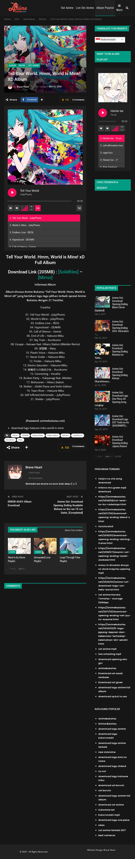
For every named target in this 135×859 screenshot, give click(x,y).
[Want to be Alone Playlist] (19, 546)
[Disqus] (45, 638)
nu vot (102, 771)
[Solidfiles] (68, 271)
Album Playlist (105, 8)
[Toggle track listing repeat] (38, 208)
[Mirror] (45, 277)
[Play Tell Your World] (12, 192)
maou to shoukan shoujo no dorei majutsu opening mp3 (114, 569)
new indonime (106, 752)
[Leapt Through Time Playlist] (71, 546)
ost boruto (104, 790)
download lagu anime (112, 729)
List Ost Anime (85, 8)
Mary (20, 440)
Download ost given (110, 682)
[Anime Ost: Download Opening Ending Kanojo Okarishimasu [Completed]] (102, 372)
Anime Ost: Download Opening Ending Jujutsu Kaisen (120, 441)
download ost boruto (111, 785)
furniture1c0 (105, 526)
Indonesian (108, 39)
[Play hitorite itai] (102, 112)
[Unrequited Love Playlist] (45, 546)
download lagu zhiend (112, 766)
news (101, 825)
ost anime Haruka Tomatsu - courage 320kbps (110, 598)
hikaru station (52, 435)
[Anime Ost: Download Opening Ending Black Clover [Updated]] (102, 302)
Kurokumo (10, 440)
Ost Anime (67, 8)
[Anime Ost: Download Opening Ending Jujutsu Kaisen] (102, 440)
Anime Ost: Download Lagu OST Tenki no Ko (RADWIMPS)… (120, 421)
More (119, 10)
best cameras (106, 835)
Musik (22, 65)
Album (12, 65)
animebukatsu (107, 668)
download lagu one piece (113, 820)
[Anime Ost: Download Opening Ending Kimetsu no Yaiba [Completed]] (102, 349)
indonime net (106, 809)
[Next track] (17, 208)
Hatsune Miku (37, 435)
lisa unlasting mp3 (109, 654)
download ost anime (111, 804)
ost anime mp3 (107, 649)
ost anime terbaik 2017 (112, 830)
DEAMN (25, 435)
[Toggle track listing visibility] (79, 208)
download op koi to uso (112, 696)
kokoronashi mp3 (109, 815)
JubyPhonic (77, 435)
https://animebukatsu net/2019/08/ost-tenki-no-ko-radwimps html (112, 500)
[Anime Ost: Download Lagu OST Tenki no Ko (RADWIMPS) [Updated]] (102, 420)
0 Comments (78, 100)
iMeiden (65, 435)
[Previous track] (10, 208)
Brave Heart (109, 849)
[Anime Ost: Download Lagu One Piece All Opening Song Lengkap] (102, 396)
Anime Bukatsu (107, 723)
